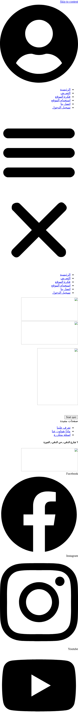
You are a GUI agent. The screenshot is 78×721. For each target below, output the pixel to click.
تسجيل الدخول (61, 107)
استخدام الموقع (60, 100)
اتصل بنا (65, 103)
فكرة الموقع (62, 96)
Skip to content (69, 1)
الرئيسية (65, 89)
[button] (39, 191)
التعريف (65, 93)
